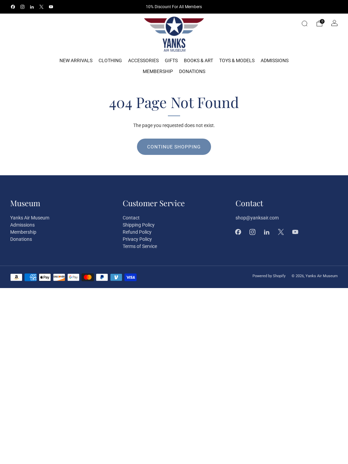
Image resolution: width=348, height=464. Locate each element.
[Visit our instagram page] (22, 7)
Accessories (143, 60)
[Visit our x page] (41, 7)
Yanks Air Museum (29, 217)
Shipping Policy (139, 225)
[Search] (304, 23)
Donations (192, 71)
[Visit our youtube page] (51, 7)
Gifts (171, 60)
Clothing (110, 60)
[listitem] (174, 7)
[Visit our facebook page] (13, 7)
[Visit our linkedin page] (32, 7)
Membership (158, 71)
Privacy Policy (137, 239)
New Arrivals (75, 60)
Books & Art (198, 60)
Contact (131, 217)
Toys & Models (237, 60)
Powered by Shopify (269, 276)
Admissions (275, 60)
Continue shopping (174, 146)
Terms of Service (140, 246)
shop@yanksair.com (257, 217)
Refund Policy (137, 232)
